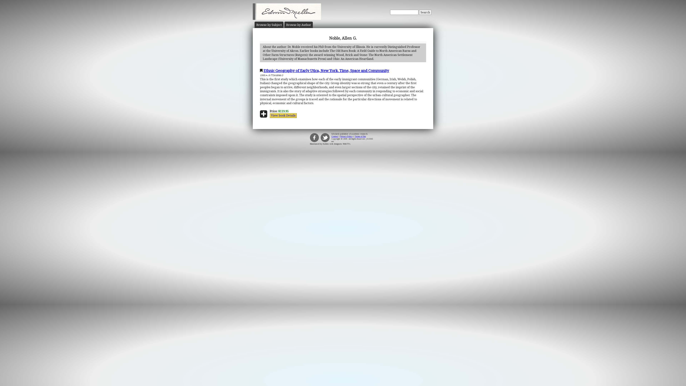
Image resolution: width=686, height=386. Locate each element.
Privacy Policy (346, 136)
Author (298, 24)
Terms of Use (360, 136)
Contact (334, 136)
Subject (269, 24)
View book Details (283, 115)
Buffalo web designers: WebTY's (336, 144)
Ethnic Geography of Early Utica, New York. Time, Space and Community (326, 70)
